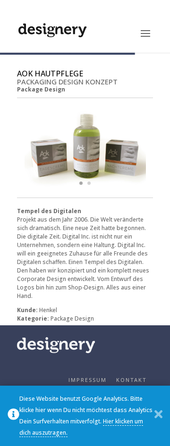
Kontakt (131, 379)
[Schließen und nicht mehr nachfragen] (158, 416)
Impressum (87, 379)
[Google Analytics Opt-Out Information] (13, 416)
